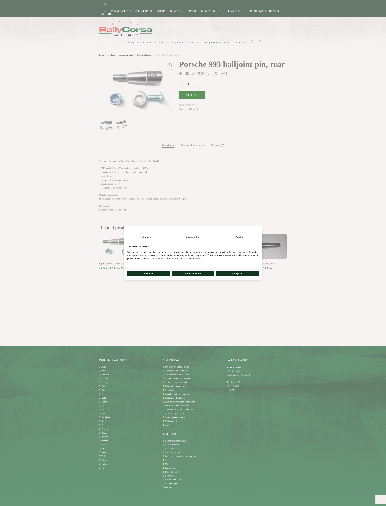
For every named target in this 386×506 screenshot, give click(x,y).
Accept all (237, 273)
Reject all (148, 273)
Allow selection (193, 273)
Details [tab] (239, 237)
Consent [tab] (146, 237)
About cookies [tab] (193, 237)
